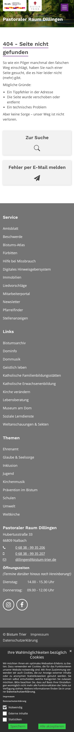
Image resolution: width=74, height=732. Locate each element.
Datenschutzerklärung (21, 691)
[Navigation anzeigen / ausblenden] (64, 7)
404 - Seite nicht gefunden (25, 48)
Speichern (17, 726)
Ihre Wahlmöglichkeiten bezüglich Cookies (37, 654)
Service (10, 217)
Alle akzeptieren (52, 726)
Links (8, 331)
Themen (11, 437)
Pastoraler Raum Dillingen (30, 527)
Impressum (9, 696)
